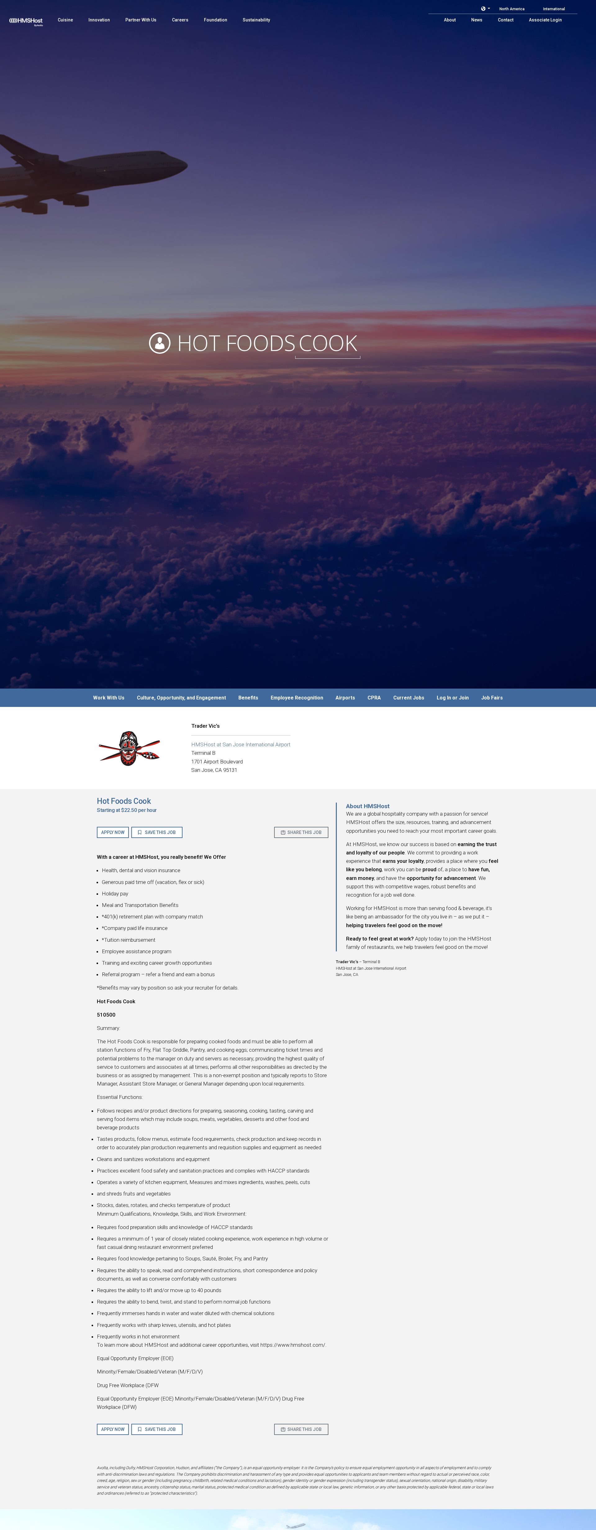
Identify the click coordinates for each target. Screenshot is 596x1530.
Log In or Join (453, 698)
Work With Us (108, 698)
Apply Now (112, 832)
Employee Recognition (297, 698)
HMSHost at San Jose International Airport (241, 744)
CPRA (374, 698)
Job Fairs (492, 698)
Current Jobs (408, 698)
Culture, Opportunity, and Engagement (181, 698)
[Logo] (32, 18)
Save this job (160, 832)
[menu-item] (65, 20)
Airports (345, 698)
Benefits (248, 698)
